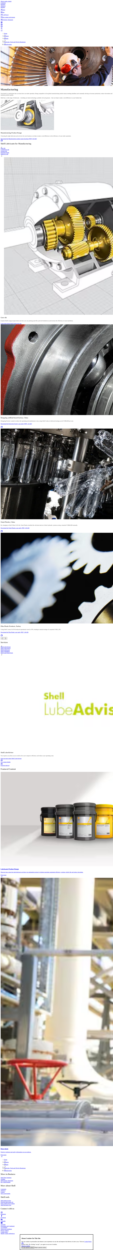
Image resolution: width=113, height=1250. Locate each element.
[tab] (56, 148)
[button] (56, 8)
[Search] (56, 29)
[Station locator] (56, 23)
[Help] (56, 27)
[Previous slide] (2, 638)
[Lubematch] (56, 25)
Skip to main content (6, 1)
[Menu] (56, 31)
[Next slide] (5, 638)
